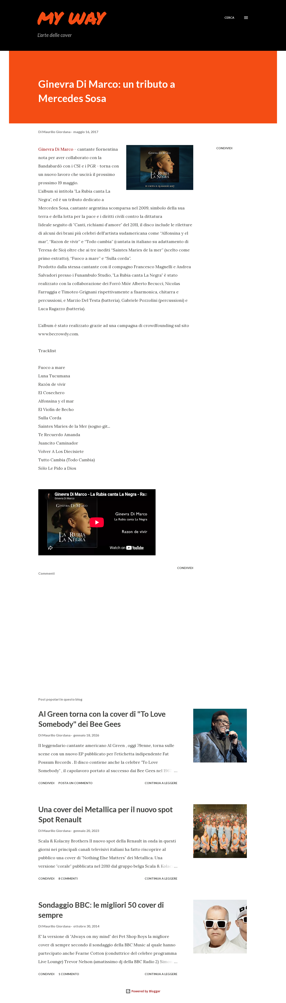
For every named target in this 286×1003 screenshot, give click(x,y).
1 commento (68, 974)
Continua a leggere (161, 783)
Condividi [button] (224, 148)
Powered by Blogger (145, 991)
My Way (70, 18)
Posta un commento (75, 783)
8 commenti (68, 878)
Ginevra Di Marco (55, 149)
